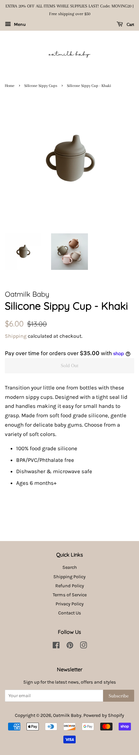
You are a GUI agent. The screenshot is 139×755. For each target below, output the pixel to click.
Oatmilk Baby (67, 715)
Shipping (16, 336)
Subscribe (119, 696)
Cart (129, 24)
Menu (19, 24)
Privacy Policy (70, 604)
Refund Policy (69, 586)
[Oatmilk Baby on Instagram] (83, 646)
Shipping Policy (69, 577)
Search (69, 567)
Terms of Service (70, 595)
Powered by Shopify (103, 715)
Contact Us (69, 613)
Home (10, 85)
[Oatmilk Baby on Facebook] (56, 646)
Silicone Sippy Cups (40, 85)
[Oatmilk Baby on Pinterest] (69, 646)
